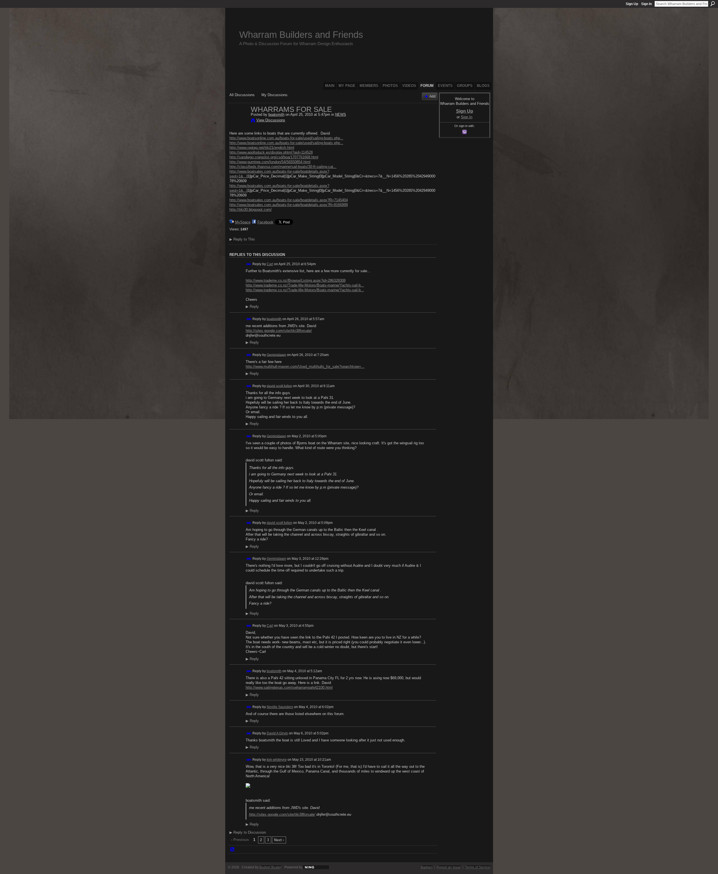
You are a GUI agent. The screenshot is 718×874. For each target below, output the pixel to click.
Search (712, 3)
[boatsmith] (238, 121)
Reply (252, 307)
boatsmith (276, 114)
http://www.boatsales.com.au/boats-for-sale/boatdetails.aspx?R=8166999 (288, 205)
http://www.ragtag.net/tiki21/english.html (261, 147)
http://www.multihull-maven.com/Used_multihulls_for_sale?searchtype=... (305, 366)
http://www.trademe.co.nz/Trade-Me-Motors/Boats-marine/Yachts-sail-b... (305, 285)
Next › (279, 840)
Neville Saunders (280, 707)
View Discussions (270, 120)
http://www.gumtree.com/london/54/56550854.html (269, 162)
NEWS (340, 114)
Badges (426, 867)
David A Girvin (277, 733)
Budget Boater (270, 867)
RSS (232, 849)
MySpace (242, 222)
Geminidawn (276, 355)
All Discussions (242, 95)
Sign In (646, 4)
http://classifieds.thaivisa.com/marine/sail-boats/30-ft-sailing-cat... (283, 167)
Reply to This (242, 239)
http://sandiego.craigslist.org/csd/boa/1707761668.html (273, 157)
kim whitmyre (277, 760)
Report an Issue (449, 867)
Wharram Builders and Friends (301, 34)
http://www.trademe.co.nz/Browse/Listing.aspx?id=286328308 (296, 280)
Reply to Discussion (247, 832)
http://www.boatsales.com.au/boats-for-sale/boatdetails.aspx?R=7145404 (288, 200)
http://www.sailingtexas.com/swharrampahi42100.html (289, 687)
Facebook (265, 222)
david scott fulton (279, 386)
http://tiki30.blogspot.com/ (250, 209)
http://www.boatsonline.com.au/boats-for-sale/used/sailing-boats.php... (286, 138)
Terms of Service (477, 867)
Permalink (249, 264)
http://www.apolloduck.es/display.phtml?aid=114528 (271, 152)
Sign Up (632, 4)
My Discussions (274, 95)
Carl (270, 264)
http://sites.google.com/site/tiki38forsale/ (279, 331)
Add (432, 96)
